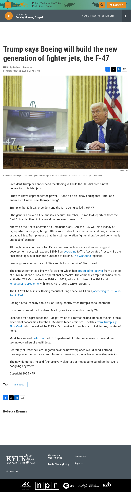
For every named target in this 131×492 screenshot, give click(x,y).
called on (38, 338)
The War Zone (82, 255)
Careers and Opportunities (55, 456)
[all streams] (126, 16)
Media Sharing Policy (58, 464)
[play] (8, 16)
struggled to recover (90, 270)
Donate (118, 5)
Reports (79, 463)
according (70, 251)
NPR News (19, 384)
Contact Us (80, 456)
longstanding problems (24, 283)
